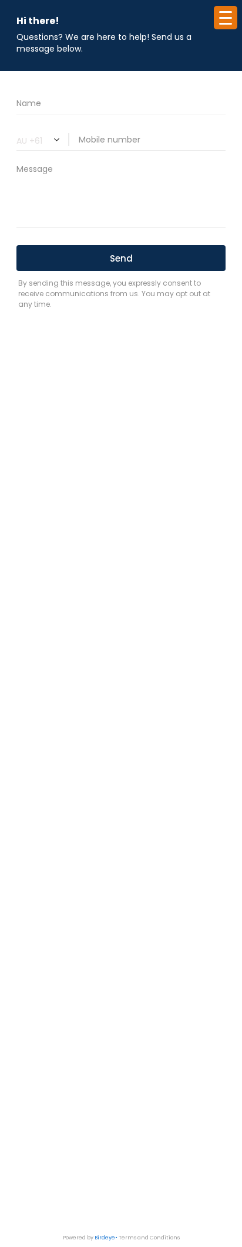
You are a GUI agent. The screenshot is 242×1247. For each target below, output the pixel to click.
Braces (121, 575)
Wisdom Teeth (121, 610)
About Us (121, 539)
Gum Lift (121, 751)
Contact (121, 662)
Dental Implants (121, 804)
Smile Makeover (121, 769)
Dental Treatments (121, 592)
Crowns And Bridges (121, 716)
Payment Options (121, 645)
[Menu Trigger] (225, 17)
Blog (121, 627)
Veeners (121, 733)
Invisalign (121, 821)
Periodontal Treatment (121, 839)
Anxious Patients (121, 557)
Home (121, 522)
